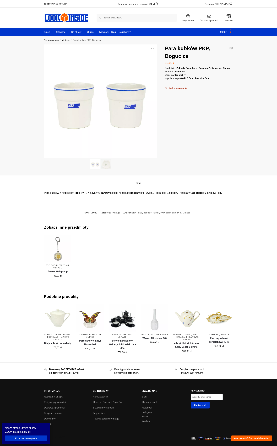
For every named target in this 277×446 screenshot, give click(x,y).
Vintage (66, 40)
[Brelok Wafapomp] (57, 248)
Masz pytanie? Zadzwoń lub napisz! (252, 438)
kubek (156, 212)
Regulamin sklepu (53, 396)
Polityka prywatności (55, 402)
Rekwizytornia (100, 396)
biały (140, 212)
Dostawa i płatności (209, 20)
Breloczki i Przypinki (57, 265)
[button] (226, 32)
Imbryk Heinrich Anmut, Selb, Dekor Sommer (187, 345)
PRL (179, 212)
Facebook (147, 407)
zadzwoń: (55, 3)
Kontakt (229, 20)
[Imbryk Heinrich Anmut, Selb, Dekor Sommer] (187, 318)
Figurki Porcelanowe (90, 335)
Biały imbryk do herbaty (57, 343)
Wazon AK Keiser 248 (154, 338)
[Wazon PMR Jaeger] (228, 48)
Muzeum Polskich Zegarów (107, 402)
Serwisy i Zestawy (122, 335)
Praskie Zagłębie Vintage (106, 418)
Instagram (147, 412)
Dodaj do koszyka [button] (57, 282)
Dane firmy (50, 418)
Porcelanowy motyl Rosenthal (90, 342)
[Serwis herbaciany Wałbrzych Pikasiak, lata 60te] (122, 318)
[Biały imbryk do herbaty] (57, 318)
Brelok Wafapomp (58, 271)
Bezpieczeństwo (52, 413)
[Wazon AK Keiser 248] (154, 318)
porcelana (171, 212)
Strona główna (51, 40)
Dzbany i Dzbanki (53, 335)
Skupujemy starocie (103, 407)
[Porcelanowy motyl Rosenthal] (90, 318)
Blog (144, 396)
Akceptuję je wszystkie (26, 438)
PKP (162, 212)
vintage (186, 212)
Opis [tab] (138, 183)
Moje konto (188, 20)
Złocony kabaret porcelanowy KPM (219, 340)
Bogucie (147, 212)
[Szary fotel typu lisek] (231, 48)
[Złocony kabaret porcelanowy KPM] (219, 318)
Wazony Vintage (159, 335)
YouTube (146, 421)
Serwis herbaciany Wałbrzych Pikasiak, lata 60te (122, 344)
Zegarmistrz (99, 413)
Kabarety (214, 335)
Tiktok (145, 416)
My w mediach (149, 402)
